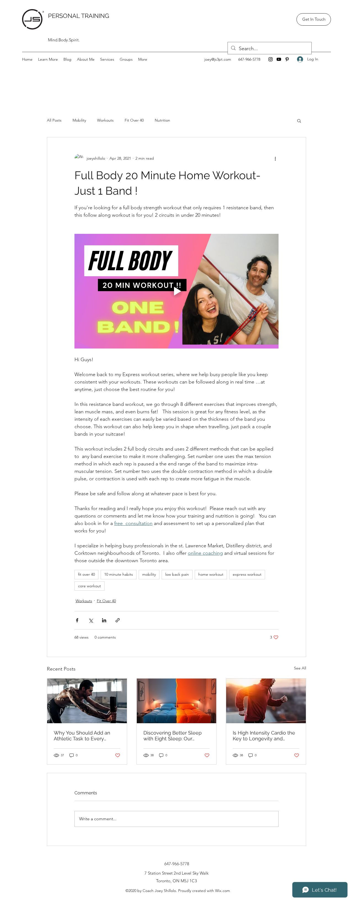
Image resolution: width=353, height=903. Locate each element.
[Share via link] (117, 620)
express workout (247, 574)
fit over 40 (86, 574)
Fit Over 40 (134, 120)
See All (300, 668)
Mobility (79, 120)
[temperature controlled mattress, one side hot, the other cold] (176, 701)
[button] (48, 59)
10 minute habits (118, 574)
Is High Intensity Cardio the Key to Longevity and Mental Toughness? (264, 735)
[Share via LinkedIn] (104, 620)
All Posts (54, 120)
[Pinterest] (287, 59)
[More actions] (275, 158)
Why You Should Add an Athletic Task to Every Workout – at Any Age (82, 735)
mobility (149, 574)
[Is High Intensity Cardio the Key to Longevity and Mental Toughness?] (266, 701)
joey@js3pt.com (217, 59)
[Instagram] (270, 59)
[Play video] (176, 291)
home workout (210, 574)
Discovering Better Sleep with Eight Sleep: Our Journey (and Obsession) (172, 735)
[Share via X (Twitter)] (90, 620)
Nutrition (162, 120)
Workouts (105, 120)
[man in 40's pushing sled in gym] (87, 701)
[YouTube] (279, 59)
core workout (89, 585)
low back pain (177, 574)
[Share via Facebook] (77, 620)
